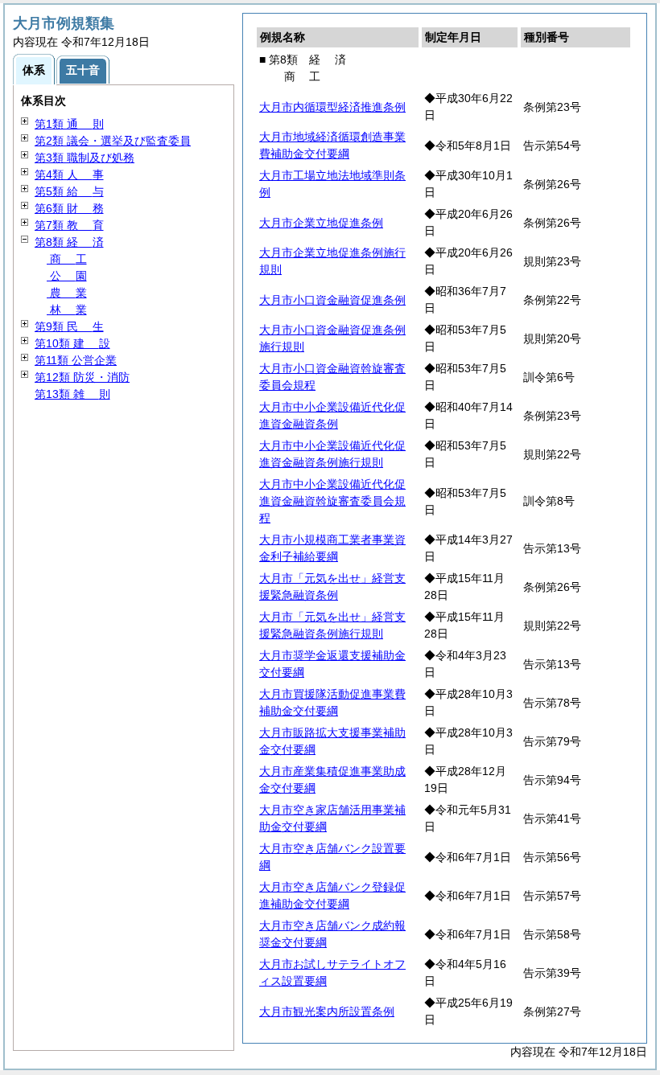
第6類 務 (69, 208)
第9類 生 (69, 326)
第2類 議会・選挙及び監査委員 (113, 140)
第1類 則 (69, 123)
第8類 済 (69, 242)
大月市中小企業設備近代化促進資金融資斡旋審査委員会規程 (332, 501)
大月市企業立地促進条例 (321, 222)
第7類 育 (69, 225)
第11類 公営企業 (76, 360)
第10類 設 (72, 343)
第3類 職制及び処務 (84, 157)
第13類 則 (72, 394)
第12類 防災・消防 (82, 377)
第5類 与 (69, 191)
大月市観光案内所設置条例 (326, 1011)
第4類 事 (69, 174)
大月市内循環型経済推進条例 (332, 107)
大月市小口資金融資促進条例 (332, 299)
